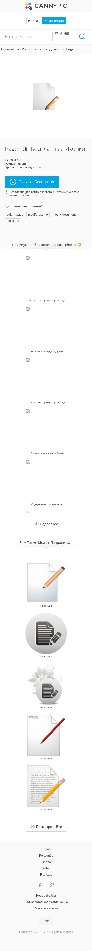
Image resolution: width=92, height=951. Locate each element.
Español (46, 862)
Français (46, 874)
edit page (13, 221)
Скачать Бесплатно (36, 182)
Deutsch (46, 868)
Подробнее (49, 524)
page (19, 214)
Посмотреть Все (49, 827)
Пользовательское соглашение (46, 902)
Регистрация (54, 21)
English (46, 849)
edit (9, 214)
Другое (22, 164)
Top (46, 921)
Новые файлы (46, 895)
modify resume (38, 214)
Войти (33, 21)
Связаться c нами (46, 908)
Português (46, 855)
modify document (64, 214)
